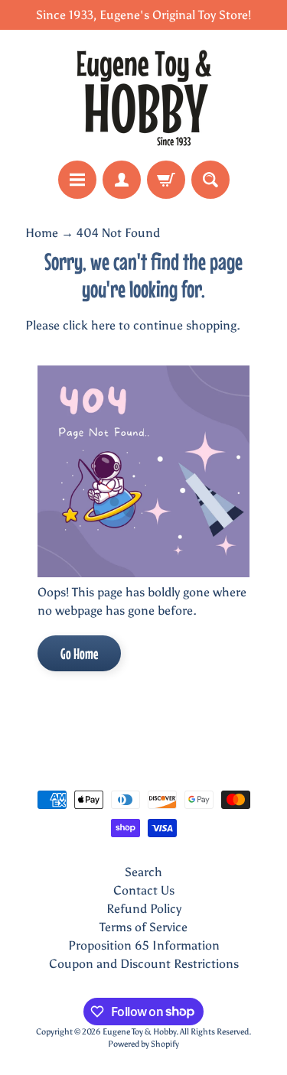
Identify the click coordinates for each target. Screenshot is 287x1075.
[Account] (122, 180)
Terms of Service (143, 927)
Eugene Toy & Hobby (139, 1031)
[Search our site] (210, 180)
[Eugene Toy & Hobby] (144, 95)
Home (41, 233)
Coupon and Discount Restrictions (144, 963)
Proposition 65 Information (144, 945)
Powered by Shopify (143, 1043)
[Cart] (166, 180)
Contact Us (143, 890)
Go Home (79, 653)
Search (143, 872)
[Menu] (77, 180)
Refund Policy (143, 908)
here (103, 325)
